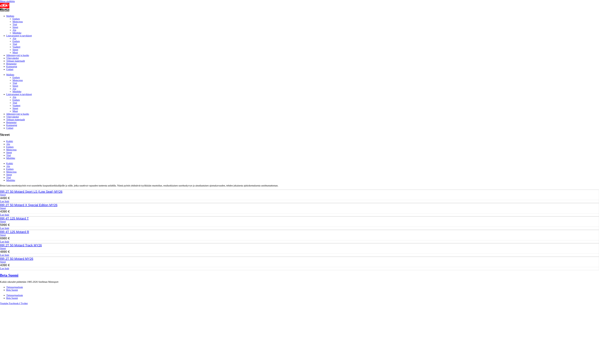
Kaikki (9, 141)
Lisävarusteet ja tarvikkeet (19, 35)
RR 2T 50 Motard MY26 (16, 258)
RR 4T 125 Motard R (14, 232)
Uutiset (9, 69)
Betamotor (11, 63)
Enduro (16, 18)
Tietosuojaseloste (14, 287)
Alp (14, 30)
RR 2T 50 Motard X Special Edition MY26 (28, 205)
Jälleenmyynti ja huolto (17, 55)
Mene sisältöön (7, 1)
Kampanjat (11, 66)
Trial (14, 24)
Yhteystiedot (12, 58)
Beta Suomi (9, 275)
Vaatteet (16, 47)
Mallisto (10, 16)
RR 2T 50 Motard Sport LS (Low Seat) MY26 (31, 191)
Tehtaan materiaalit (15, 61)
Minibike (16, 33)
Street (15, 27)
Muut (15, 52)
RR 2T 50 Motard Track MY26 (21, 245)
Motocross (17, 21)
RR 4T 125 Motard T (14, 218)
